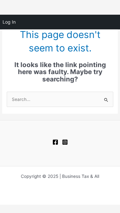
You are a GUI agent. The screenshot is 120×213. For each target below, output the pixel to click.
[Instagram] (65, 142)
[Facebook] (55, 142)
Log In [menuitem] (9, 22)
